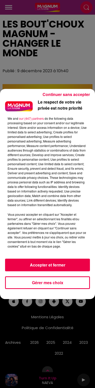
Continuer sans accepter (66, 94)
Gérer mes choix (47, 282)
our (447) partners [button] (31, 118)
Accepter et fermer (47, 265)
